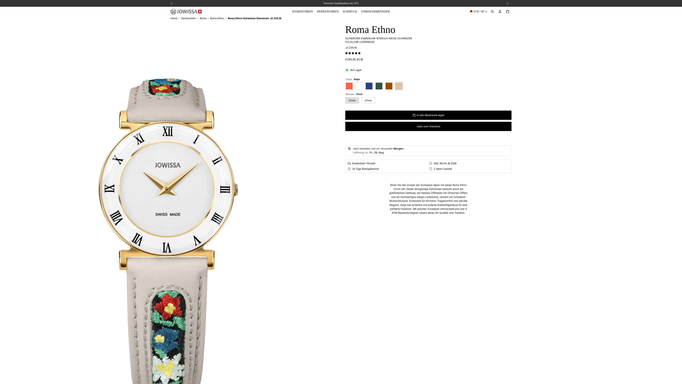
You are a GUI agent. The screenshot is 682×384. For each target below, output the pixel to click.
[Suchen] (492, 11)
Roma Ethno (217, 18)
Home (173, 18)
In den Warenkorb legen (430, 115)
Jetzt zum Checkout (428, 126)
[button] (353, 53)
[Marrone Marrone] (389, 86)
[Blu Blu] (369, 86)
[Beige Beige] (399, 86)
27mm (368, 100)
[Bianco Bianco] (359, 86)
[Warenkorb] (508, 11)
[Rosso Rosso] (349, 86)
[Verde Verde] (379, 86)
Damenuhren (188, 18)
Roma (203, 18)
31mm (352, 100)
